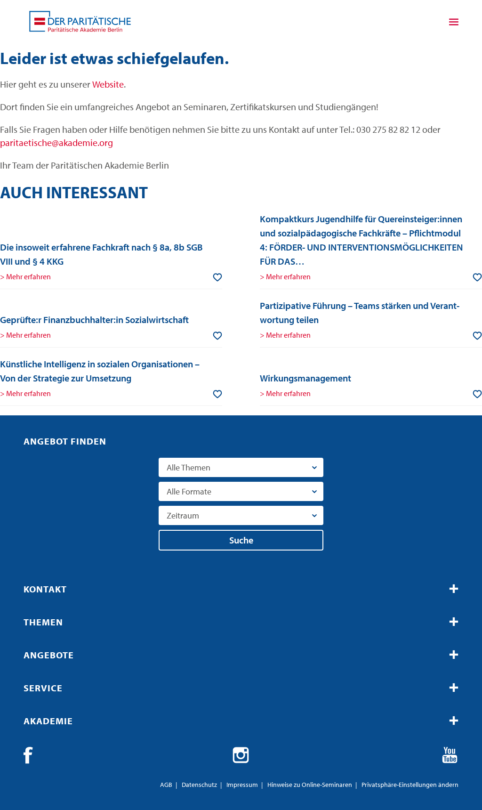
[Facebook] (32, 755)
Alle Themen (188, 467)
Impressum (242, 784)
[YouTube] (450, 755)
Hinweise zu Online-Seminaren (309, 784)
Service (43, 688)
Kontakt (45, 589)
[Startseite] (80, 21)
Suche (241, 540)
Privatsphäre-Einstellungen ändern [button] (410, 784)
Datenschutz (199, 784)
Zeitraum (183, 515)
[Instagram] (241, 755)
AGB (166, 784)
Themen (43, 622)
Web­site (108, 84)
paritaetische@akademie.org (56, 142)
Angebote (49, 655)
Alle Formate (189, 491)
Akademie (48, 721)
